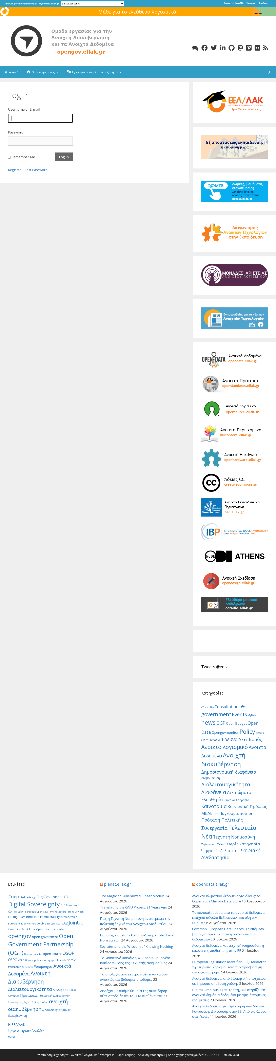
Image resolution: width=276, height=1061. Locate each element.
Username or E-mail (24, 109)
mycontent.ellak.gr (49, 3)
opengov (19, 936)
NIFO (26, 929)
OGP (220, 723)
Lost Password (36, 170)
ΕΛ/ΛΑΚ (9, 3)
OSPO (12, 959)
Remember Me (23, 157)
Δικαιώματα (239, 792)
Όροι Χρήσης (126, 1055)
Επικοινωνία (231, 1055)
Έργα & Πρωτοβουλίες (26, 1030)
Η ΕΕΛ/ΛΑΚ (16, 1024)
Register (14, 170)
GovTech (79, 911)
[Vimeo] (249, 48)
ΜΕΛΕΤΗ (209, 813)
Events (239, 714)
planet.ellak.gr (117, 884)
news (208, 722)
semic (71, 960)
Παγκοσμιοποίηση (236, 813)
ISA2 (64, 923)
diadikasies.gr (28, 897)
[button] (59, 72)
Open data (42, 929)
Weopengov (43, 966)
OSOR (68, 953)
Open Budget (236, 723)
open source (52, 954)
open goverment (45, 936)
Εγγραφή (251, 3)
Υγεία (221, 844)
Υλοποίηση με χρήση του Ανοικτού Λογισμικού (68, 1055)
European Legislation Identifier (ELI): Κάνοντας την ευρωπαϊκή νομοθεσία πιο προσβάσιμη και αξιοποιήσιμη (229, 966)
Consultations (227, 706)
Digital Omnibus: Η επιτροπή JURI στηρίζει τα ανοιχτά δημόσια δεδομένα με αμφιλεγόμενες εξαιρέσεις (229, 994)
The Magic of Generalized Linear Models (132, 896)
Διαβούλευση (210, 778)
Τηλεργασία (208, 844)
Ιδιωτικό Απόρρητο (236, 800)
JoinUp (75, 922)
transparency (16, 967)
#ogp (13, 896)
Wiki (11, 1037)
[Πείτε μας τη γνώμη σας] (195, 48)
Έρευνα (229, 739)
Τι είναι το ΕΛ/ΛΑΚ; (234, 3)
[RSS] (265, 48)
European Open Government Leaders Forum (49, 911)
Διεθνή (57, 990)
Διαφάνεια (213, 792)
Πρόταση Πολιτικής (222, 820)
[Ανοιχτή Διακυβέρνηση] (68, 40)
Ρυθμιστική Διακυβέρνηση (54, 995)
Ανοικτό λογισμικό (224, 747)
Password (16, 132)
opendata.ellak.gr (212, 884)
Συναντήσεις (15, 1002)
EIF (63, 905)
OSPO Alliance (25, 960)
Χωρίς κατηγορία (243, 844)
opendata (57, 929)
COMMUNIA (207, 707)
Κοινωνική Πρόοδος (247, 806)
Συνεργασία (214, 828)
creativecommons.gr (26, 3)
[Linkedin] (222, 48)
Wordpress (107, 1055)
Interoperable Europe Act (44, 923)
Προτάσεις (29, 995)
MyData (252, 715)
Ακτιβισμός (250, 739)
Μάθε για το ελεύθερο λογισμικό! (138, 11)
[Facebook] (204, 48)
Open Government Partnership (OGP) (41, 944)
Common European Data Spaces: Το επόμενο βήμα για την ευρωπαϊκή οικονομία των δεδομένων (228, 934)
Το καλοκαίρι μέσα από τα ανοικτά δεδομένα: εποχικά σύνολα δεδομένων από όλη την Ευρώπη (228, 917)
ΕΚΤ (66, 990)
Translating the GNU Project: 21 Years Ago (133, 907)
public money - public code (50, 960)
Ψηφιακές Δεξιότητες (220, 850)
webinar (29, 967)
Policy (247, 731)
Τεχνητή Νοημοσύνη (234, 837)
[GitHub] (232, 48)
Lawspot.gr (14, 929)
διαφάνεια (48, 1010)
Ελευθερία (212, 799)
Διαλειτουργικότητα (225, 784)
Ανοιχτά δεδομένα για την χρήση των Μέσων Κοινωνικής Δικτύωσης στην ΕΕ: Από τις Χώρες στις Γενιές (229, 1011)
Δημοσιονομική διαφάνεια (228, 772)
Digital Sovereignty (34, 904)
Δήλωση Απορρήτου (151, 1055)
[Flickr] (257, 48)
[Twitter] (214, 48)
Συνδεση (263, 3)
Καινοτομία (214, 806)
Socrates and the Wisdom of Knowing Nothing (136, 946)
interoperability (50, 917)
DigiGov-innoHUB (52, 896)
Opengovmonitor (225, 732)
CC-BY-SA (213, 1055)
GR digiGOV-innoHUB (23, 917)
